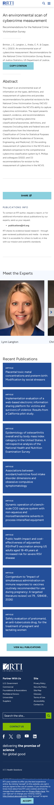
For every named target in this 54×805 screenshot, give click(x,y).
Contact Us (38, 705)
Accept (28, 800)
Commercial (8, 687)
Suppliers (7, 701)
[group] (24, 312)
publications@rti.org (18, 225)
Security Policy (40, 687)
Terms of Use (39, 698)
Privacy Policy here (37, 791)
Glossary (37, 694)
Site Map (37, 690)
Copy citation (18, 66)
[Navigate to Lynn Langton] (23, 309)
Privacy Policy (39, 683)
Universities (8, 698)
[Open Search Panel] (44, 3)
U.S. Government (10, 683)
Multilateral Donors (11, 694)
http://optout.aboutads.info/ (15, 796)
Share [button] (24, 195)
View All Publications (27, 647)
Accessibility (39, 701)
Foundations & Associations (15, 690)
